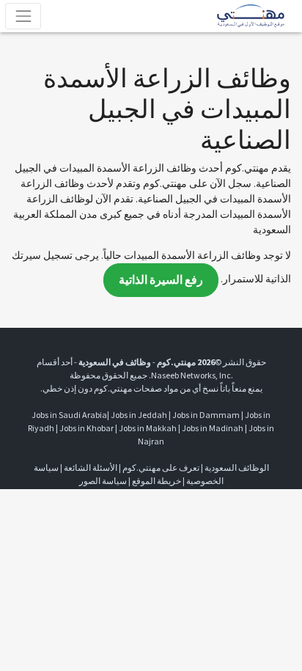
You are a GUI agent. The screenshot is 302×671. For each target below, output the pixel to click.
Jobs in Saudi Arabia (69, 414)
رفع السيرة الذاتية (161, 280)
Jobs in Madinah (212, 427)
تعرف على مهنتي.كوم (160, 467)
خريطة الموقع (156, 480)
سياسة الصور (103, 480)
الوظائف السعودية (237, 467)
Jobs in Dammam (206, 414)
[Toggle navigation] (23, 16)
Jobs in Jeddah (139, 414)
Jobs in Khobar (86, 427)
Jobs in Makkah (148, 427)
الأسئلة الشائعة (90, 467)
